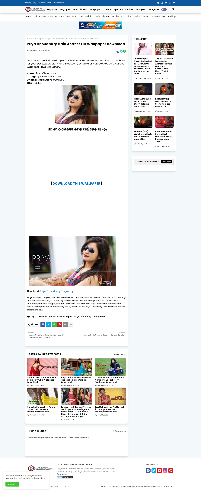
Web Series (72, 16)
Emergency (30, 3)
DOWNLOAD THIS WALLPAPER (76, 183)
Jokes (145, 16)
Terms (123, 486)
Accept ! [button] (12, 484)
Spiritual (118, 9)
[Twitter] (48, 324)
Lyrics (128, 16)
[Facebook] (42, 324)
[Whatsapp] (54, 324)
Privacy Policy (133, 486)
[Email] (65, 324)
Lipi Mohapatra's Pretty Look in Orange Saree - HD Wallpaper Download (109, 409)
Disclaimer (113, 486)
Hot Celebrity (86, 16)
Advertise (155, 486)
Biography (64, 9)
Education (59, 3)
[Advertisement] (76, 160)
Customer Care (158, 16)
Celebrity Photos (56, 16)
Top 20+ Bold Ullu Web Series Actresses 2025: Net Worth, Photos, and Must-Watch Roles (164, 66)
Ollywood (52, 9)
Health (137, 16)
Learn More (39, 478)
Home (28, 16)
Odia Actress (40, 16)
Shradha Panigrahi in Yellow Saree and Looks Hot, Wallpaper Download (41, 409)
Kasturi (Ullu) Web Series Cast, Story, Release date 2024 (164, 103)
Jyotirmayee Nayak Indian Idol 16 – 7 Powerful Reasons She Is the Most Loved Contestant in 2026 (143, 66)
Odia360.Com (55, 486)
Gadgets (140, 9)
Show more (119, 354)
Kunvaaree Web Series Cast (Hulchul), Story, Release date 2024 (163, 136)
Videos (107, 9)
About (104, 486)
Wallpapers (96, 9)
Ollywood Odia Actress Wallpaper (55, 316)
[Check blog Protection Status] (65, 478)
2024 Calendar (102, 16)
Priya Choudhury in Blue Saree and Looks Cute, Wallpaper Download (76, 379)
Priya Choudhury (82, 316)
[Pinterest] (59, 324)
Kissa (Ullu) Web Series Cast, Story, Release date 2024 (142, 103)
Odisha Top (117, 16)
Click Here (166, 161)
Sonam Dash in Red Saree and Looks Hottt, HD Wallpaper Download (42, 379)
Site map (145, 486)
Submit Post (45, 3)
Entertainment (80, 9)
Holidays (172, 16)
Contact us (62, 474)
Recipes (129, 9)
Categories (153, 9)
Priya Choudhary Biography (56, 291)
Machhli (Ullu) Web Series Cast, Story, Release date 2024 (143, 135)
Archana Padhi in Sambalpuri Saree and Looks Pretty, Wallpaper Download (109, 379)
